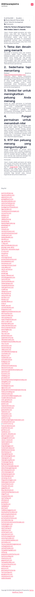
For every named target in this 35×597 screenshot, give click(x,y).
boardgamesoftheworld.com (9, 207)
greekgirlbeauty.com (7, 199)
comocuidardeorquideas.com (9, 540)
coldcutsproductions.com (8, 325)
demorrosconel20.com (8, 205)
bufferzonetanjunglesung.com (10, 466)
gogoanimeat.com (6, 560)
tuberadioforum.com (7, 287)
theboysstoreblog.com (8, 391)
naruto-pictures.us (6, 269)
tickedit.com (5, 217)
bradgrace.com (5, 361)
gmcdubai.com (5, 377)
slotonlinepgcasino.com (8, 277)
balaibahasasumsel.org (8, 450)
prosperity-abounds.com (8, 434)
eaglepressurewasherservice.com (11, 311)
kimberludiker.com (6, 402)
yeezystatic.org (6, 295)
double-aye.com (6, 305)
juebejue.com (5, 215)
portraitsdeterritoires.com (9, 518)
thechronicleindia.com (7, 281)
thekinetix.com (5, 412)
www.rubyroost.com (7, 534)
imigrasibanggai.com (7, 446)
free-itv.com (5, 343)
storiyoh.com (5, 229)
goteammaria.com (6, 335)
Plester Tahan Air (9, 22)
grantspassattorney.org (8, 570)
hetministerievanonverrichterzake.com (12, 522)
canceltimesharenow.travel (9, 233)
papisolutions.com (6, 197)
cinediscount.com (6, 235)
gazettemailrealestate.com (9, 245)
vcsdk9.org (4, 289)
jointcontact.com (6, 345)
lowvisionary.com (6, 263)
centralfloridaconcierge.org (9, 351)
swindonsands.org (8, 424)
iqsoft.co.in (4, 255)
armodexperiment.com (8, 422)
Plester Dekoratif (11, 20)
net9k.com (4, 271)
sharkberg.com (5, 375)
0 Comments (9, 24)
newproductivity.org (7, 337)
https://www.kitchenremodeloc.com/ (15, 74)
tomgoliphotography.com (8, 550)
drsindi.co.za (5, 299)
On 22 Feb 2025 (8, 18)
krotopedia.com (5, 504)
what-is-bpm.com (6, 321)
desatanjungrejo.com (7, 476)
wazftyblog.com (6, 498)
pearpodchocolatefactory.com (10, 554)
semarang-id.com (6, 478)
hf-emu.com (5, 251)
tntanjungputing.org (7, 462)
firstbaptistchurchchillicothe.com (11, 341)
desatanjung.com (6, 452)
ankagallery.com (6, 381)
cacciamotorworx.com (8, 231)
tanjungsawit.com (6, 458)
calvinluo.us (4, 331)
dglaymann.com (6, 387)
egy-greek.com (5, 241)
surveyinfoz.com (6, 213)
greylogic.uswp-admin (7, 247)
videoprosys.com (6, 291)
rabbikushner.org (6, 219)
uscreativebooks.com (7, 307)
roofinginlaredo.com (7, 546)
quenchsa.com (5, 371)
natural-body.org (6, 347)
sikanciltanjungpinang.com (9, 468)
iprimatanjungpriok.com (8, 456)
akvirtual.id (4, 508)
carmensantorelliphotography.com (11, 396)
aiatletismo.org (5, 418)
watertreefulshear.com (8, 203)
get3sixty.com (5, 430)
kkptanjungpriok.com (7, 464)
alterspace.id (5, 500)
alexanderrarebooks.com (8, 201)
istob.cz (3, 303)
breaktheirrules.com (7, 428)
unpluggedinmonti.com (8, 438)
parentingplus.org (6, 329)
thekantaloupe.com (7, 283)
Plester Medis (20, 20)
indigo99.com (5, 494)
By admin (19, 18)
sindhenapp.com (6, 566)
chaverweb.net (5, 383)
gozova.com (5, 568)
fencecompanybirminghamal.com (11, 544)
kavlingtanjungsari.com (8, 474)
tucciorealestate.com (7, 516)
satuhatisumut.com (7, 576)
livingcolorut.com (6, 309)
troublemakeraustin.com (8, 398)
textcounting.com (6, 572)
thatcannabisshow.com (8, 426)
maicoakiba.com (6, 267)
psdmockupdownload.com (9, 514)
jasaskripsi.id (5, 502)
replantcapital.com (6, 442)
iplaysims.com (5, 355)
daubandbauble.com (7, 237)
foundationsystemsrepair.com (10, 211)
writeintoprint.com (6, 532)
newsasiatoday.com (7, 496)
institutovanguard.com (8, 536)
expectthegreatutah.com (9, 319)
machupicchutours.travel (8, 265)
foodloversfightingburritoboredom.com (12, 420)
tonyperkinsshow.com (7, 285)
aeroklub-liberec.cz (6, 301)
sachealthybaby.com (7, 548)
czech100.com (5, 363)
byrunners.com (5, 373)
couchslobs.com (6, 353)
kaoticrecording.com (7, 556)
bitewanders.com (6, 414)
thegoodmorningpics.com (8, 480)
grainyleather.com (6, 410)
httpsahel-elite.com (7, 486)
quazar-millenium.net (7, 275)
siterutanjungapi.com (7, 472)
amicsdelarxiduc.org (7, 520)
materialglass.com (6, 526)
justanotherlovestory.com (9, 259)
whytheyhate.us (6, 293)
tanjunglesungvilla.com (8, 460)
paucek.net (4, 227)
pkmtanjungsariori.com (8, 470)
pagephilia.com (5, 488)
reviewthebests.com (7, 484)
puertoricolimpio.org (7, 193)
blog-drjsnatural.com (7, 490)
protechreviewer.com (7, 408)
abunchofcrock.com (7, 367)
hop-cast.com (5, 333)
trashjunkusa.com (6, 416)
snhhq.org (4, 552)
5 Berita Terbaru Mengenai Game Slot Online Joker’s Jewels (17, 28)
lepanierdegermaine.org (8, 223)
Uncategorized (18, 22)
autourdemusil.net (6, 359)
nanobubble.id (5, 444)
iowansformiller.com (7, 315)
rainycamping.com (6, 317)
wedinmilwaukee (6, 578)
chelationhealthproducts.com (10, 492)
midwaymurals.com (7, 394)
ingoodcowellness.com (7, 195)
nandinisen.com (5, 432)
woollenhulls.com (6, 357)
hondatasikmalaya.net (7, 448)
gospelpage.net (5, 225)
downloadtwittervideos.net (9, 512)
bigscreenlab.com (6, 209)
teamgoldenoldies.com (8, 562)
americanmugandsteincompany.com (12, 369)
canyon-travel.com (7, 440)
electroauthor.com (6, 313)
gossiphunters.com (6, 574)
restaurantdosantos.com (8, 564)
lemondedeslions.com (7, 261)
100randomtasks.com (7, 339)
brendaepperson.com (7, 385)
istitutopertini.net (6, 257)
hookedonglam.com (7, 524)
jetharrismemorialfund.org (9, 365)
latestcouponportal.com (8, 327)
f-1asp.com (4, 243)
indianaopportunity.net (8, 482)
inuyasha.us (4, 253)
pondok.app (4, 273)
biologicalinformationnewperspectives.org (13, 389)
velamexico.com (6, 530)
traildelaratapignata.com (8, 510)
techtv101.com (5, 279)
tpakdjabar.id (5, 506)
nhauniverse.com (6, 558)
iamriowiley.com (6, 542)
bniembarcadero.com (7, 323)
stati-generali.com (6, 400)
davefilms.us (5, 239)
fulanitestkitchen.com (8, 406)
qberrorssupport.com (7, 436)
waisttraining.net (6, 528)
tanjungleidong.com (7, 454)
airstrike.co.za (5, 297)
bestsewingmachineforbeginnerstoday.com (14, 379)
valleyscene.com (6, 349)
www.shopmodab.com (7, 538)
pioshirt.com (5, 404)
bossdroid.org (5, 221)
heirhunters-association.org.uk (10, 249)
